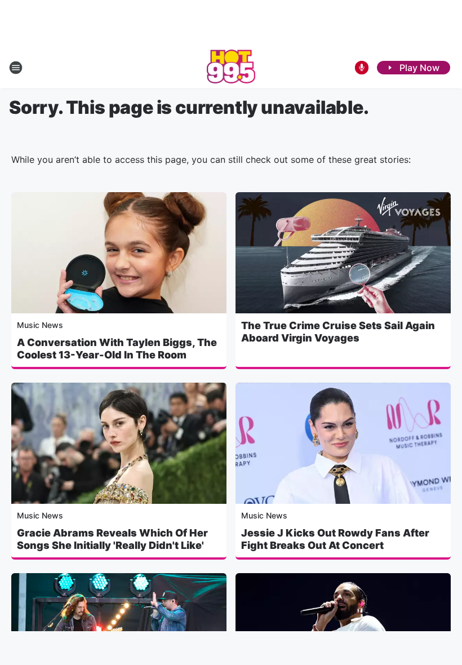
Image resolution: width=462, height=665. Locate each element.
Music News (40, 325)
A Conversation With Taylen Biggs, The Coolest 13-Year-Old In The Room (117, 348)
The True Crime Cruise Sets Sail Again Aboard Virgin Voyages (338, 332)
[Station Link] (231, 68)
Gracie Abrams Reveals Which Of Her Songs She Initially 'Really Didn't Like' (112, 539)
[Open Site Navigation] (16, 67)
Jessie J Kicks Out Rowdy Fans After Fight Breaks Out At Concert (335, 539)
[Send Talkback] (361, 67)
